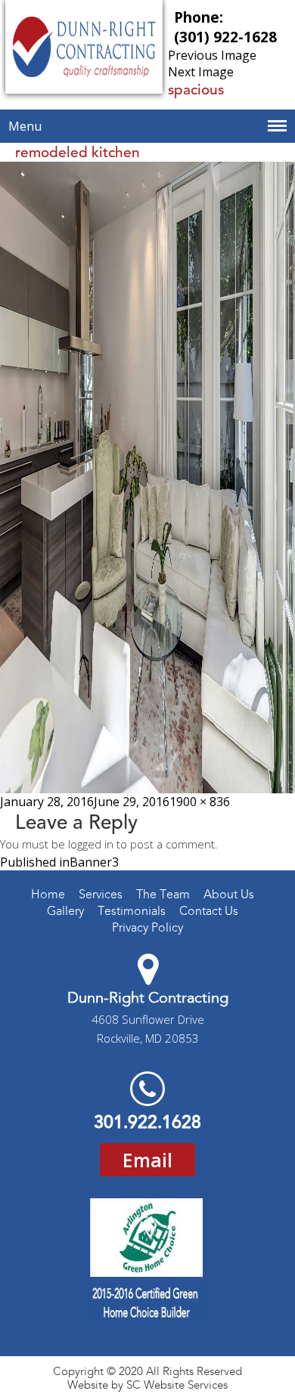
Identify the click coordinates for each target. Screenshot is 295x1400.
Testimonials (132, 911)
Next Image (201, 71)
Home (48, 894)
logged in (90, 843)
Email (147, 1160)
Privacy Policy (147, 927)
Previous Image (212, 55)
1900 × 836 (199, 801)
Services (101, 894)
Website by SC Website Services (147, 1385)
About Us (228, 894)
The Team (163, 894)
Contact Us (208, 911)
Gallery (65, 911)
